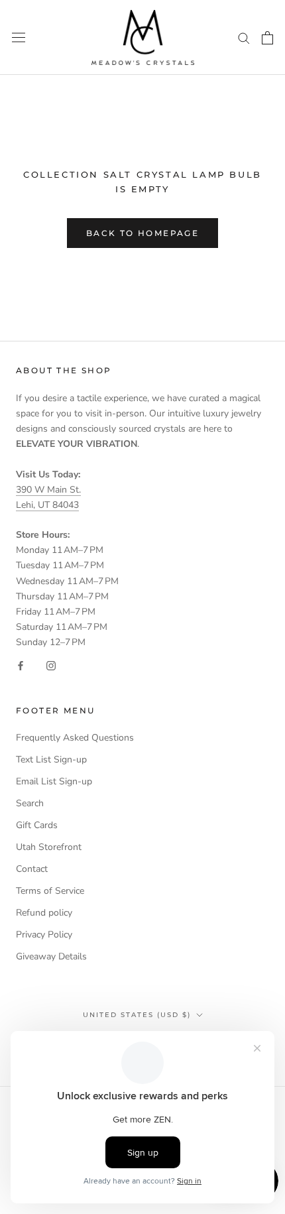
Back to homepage (142, 233)
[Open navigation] (18, 37)
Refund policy (44, 912)
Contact (32, 869)
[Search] (244, 37)
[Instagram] (51, 664)
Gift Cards (37, 825)
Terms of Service (50, 890)
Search (30, 803)
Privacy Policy (44, 934)
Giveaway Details (51, 956)
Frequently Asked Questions (75, 737)
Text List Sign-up (51, 759)
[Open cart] (267, 37)
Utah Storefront (49, 847)
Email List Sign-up (54, 781)
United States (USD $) (137, 1014)
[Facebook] (20, 664)
